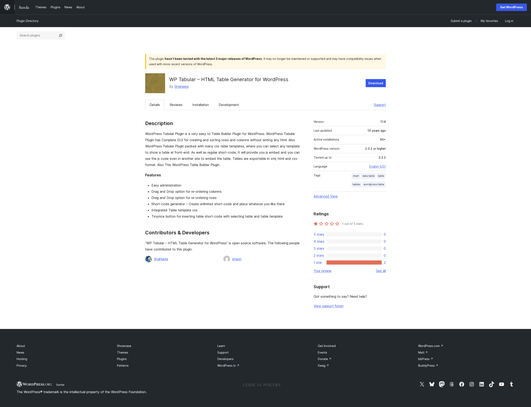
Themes (122, 352)
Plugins (122, 359)
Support (380, 105)
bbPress (425, 359)
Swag (323, 365)
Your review (322, 271)
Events (322, 352)
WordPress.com (430, 346)
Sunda (60, 384)
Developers (225, 359)
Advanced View (326, 196)
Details (155, 105)
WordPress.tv (228, 365)
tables (356, 184)
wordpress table (374, 184)
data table (368, 175)
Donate (324, 359)
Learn (221, 346)
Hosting (22, 359)
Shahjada (181, 86)
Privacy (22, 365)
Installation (200, 105)
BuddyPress (428, 365)
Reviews (176, 105)
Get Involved (327, 346)
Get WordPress (511, 7)
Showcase (124, 346)
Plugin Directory (28, 21)
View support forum (328, 306)
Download (375, 83)
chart (356, 175)
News (20, 352)
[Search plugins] (60, 35)
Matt (423, 352)
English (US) (377, 166)
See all (381, 271)
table (381, 175)
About (21, 346)
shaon (236, 259)
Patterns (123, 365)
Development (229, 105)
